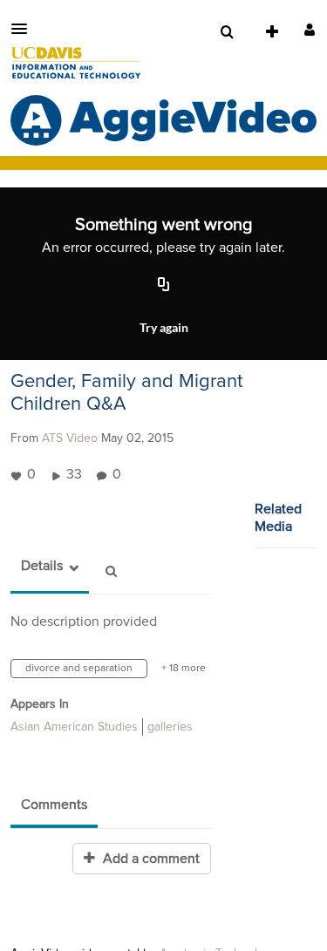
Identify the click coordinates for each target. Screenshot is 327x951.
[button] (24, 29)
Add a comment (149, 859)
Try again (164, 327)
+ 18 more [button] (183, 668)
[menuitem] (226, 32)
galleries (170, 727)
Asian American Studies (74, 727)
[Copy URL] (164, 285)
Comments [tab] (54, 805)
